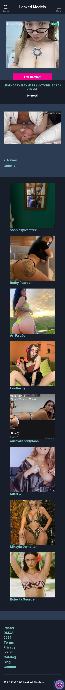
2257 (7, 637)
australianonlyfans (24, 441)
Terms (9, 642)
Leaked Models (32, 7)
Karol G (15, 494)
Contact (10, 667)
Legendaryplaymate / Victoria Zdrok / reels (32, 87)
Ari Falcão (17, 335)
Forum (8, 652)
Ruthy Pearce (20, 283)
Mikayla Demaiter (23, 547)
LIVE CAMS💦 (32, 76)
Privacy (9, 647)
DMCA (8, 633)
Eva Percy (17, 388)
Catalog (10, 657)
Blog (7, 662)
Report (9, 628)
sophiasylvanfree (23, 230)
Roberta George (22, 599)
